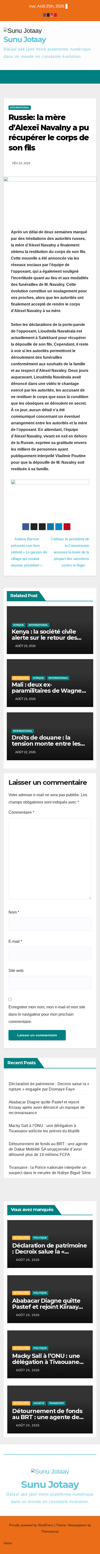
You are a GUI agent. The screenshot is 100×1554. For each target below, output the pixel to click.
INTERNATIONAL (19, 107)
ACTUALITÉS (20, 678)
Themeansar (49, 1531)
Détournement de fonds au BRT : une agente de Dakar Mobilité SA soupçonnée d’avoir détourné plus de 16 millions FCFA (48, 1149)
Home (8, 1543)
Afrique (18, 625)
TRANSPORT (56, 1403)
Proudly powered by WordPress (31, 1525)
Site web (16, 971)
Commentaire (21, 812)
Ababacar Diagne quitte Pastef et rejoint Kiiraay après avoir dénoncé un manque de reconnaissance (47, 1107)
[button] (75, 77)
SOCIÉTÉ (38, 1403)
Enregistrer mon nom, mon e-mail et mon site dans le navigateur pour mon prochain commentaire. (46, 1014)
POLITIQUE (40, 1237)
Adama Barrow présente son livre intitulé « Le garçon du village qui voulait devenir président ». (29, 552)
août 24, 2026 (28, 1260)
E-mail (15, 941)
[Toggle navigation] (92, 77)
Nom (13, 912)
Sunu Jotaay (25, 39)
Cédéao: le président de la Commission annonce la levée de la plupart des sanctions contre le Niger (70, 552)
